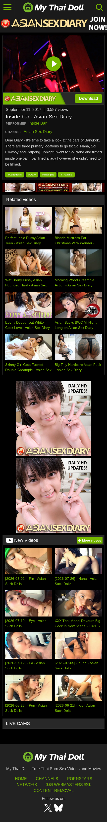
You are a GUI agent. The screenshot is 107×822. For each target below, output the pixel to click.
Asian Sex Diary (38, 132)
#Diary (32, 174)
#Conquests (15, 174)
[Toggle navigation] (7, 7)
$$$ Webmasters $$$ (68, 785)
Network (27, 785)
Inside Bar (38, 123)
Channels (47, 779)
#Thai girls (48, 174)
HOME (21, 779)
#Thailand (66, 174)
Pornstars (79, 779)
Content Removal (54, 790)
